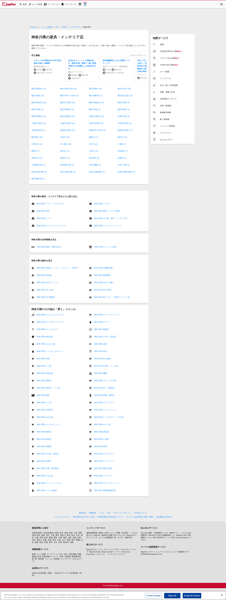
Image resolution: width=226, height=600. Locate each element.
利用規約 (92, 513)
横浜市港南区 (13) (96, 102)
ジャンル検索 (46, 27)
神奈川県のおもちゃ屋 (46, 344)
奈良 (34, 540)
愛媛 (78, 540)
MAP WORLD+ (159, 537)
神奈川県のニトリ (44, 218)
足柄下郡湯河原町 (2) (126, 172)
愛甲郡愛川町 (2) (38, 179)
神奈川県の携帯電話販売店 (105, 490)
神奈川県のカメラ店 (102, 424)
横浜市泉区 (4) (124, 109)
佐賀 (41, 542)
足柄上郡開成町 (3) (97, 172)
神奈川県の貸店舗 (44, 275)
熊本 (51, 542)
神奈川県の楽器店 (44, 461)
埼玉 (48, 535)
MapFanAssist (95, 552)
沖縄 (71, 542)
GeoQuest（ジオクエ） (96, 554)
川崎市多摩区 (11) (96, 123)
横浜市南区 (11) (37, 96)
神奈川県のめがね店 (45, 417)
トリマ (117, 552)
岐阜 (46, 537)
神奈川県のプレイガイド (104, 402)
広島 (59, 540)
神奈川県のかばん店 (45, 476)
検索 (34, 554)
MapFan (33, 27)
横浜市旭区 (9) (124, 102)
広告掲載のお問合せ (164, 517)
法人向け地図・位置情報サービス (154, 533)
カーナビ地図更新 (105, 537)
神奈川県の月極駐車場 (103, 268)
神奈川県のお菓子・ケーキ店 (106, 366)
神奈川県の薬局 (100, 344)
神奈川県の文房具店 (45, 410)
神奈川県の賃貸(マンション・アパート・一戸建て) (57, 268)
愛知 (55, 537)
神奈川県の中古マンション (48, 282)
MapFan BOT (107, 552)
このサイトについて (62, 517)
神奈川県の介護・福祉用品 (48, 468)
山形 (75, 533)
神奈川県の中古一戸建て (104, 282)
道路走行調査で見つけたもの (113, 535)
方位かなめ (125, 552)
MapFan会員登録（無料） (42, 573)
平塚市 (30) (65, 137)
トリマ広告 (170, 537)
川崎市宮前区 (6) (125, 123)
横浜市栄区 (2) (95, 109)
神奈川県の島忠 (43, 211)
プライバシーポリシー (122, 513)
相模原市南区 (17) (125, 130)
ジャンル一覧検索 (52, 559)
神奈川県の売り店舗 (102, 290)
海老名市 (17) (37, 158)
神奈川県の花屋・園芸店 (104, 395)
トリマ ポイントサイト (116, 554)
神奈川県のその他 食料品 (48, 454)
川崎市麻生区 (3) (38, 130)
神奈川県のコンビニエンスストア (50, 315)
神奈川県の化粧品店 (45, 373)
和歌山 (39, 540)
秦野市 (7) (35, 151)
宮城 (66, 533)
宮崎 (60, 542)
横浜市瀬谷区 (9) (67, 109)
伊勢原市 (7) (123, 151)
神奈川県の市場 (43, 359)
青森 (57, 533)
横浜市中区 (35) (124, 89)
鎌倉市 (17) (93, 137)
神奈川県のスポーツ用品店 (105, 337)
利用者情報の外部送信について (110, 517)
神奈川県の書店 (43, 395)
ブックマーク (66, 559)
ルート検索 (41, 554)
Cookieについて (140, 513)
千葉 (52, 535)
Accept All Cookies (192, 596)
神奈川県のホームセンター (48, 329)
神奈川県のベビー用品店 (47, 490)
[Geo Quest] (85, 4)
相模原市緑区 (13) (67, 130)
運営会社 (82, 513)
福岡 (36, 542)
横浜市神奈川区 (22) (68, 89)
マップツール (52, 554)
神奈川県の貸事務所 (102, 275)
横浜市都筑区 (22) (67, 116)
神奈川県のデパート (102, 322)
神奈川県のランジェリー (104, 461)
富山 (73, 535)
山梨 (36, 537)
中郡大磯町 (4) (95, 165)
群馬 (43, 535)
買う (57, 27)
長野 (41, 537)
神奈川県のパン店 (44, 402)
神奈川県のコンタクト (103, 476)
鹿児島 (66, 542)
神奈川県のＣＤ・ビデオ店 (105, 380)
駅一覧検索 (39, 559)
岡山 (54, 540)
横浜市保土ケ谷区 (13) (69, 96)
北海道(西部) (48, 533)
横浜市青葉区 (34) (38, 116)
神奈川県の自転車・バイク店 (48, 388)
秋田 (71, 533)
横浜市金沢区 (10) (125, 96)
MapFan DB (181, 535)
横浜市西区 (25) (95, 89)
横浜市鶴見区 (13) (38, 89)
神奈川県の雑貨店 (44, 380)
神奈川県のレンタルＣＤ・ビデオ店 (108, 417)
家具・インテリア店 (71, 27)
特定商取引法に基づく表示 (84, 517)
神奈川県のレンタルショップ (48, 424)
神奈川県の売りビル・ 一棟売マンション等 (111, 297)
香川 (73, 540)
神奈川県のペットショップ (105, 410)
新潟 (68, 535)
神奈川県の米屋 (100, 446)
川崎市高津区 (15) (67, 123)
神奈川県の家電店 (101, 329)
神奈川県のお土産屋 (102, 359)
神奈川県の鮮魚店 (44, 439)
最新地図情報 (91, 533)
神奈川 (63, 535)
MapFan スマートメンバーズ (153, 552)
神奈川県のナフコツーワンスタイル (51, 226)
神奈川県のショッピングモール (49, 351)
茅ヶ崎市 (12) (65, 144)
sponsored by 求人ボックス (138, 55)
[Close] (222, 595)
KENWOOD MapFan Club (151, 554)
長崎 (46, 542)
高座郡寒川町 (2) (67, 165)
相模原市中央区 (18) (97, 130)
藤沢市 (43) (122, 137)
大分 (55, 542)
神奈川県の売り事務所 (46, 297)
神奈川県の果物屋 (44, 446)
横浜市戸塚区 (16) (67, 102)
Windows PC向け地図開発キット (161, 535)
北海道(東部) (37, 533)
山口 (64, 540)
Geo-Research (182, 537)
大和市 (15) (93, 151)
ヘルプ (101, 513)
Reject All (172, 596)
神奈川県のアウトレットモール (49, 483)
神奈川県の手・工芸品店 (104, 388)
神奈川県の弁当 (100, 351)
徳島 (68, 540)
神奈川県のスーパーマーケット (107, 315)
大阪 (69, 537)
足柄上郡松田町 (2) (68, 172)
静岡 (51, 537)
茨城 (34, 535)
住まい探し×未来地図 (67, 554)
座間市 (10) (65, 158)
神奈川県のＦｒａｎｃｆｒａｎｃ (108, 226)
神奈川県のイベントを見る (105, 247)
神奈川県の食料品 (44, 432)
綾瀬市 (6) (122, 158)
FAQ (109, 513)
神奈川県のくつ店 (44, 366)
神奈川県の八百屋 (101, 439)
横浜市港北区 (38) (38, 102)
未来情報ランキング (50, 556)
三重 (60, 537)
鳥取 (45, 540)
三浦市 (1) (122, 144)
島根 (50, 540)
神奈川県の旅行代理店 (103, 468)
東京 (57, 535)
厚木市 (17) (65, 151)
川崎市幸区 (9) (124, 116)
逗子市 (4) (93, 144)
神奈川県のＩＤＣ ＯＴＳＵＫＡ (50, 204)
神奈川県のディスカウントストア (50, 322)
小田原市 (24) (37, 144)
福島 (80, 533)
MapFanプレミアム (94, 549)
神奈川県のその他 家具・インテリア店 (110, 218)
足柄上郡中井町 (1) (39, 172)
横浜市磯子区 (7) (96, 96)
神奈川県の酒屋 (100, 373)
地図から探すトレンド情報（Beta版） (114, 533)
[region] (113, 595)
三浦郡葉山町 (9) (38, 165)
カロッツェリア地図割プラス (178, 552)
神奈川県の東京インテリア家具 (107, 211)
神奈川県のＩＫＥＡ (102, 204)
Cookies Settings (153, 596)
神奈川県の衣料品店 (45, 337)
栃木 (38, 535)
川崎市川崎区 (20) (96, 116)
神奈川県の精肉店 (101, 432)
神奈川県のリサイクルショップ (107, 483)
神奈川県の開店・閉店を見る (49, 247)
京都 (74, 537)
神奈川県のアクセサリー (104, 454)
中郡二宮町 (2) (124, 165)
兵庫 (79, 537)
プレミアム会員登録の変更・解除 (139, 517)
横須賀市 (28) (37, 137)
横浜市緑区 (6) (37, 109)
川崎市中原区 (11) (38, 123)
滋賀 (65, 537)
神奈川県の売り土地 (45, 290)
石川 (78, 535)
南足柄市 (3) (94, 158)
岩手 (61, 533)
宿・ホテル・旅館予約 (123, 537)
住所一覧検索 (65, 556)
